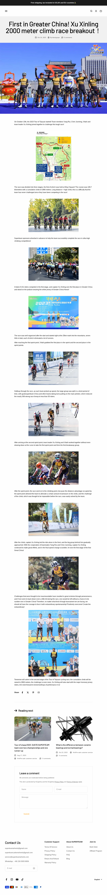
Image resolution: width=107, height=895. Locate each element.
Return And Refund (52, 859)
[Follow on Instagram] (11, 879)
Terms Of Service (51, 847)
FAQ (68, 855)
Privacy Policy (59, 782)
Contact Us (70, 851)
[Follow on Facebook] (6, 879)
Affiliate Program (96, 851)
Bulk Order (94, 847)
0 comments (68, 37)
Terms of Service (72, 782)
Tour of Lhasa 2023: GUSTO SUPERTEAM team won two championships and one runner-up (31, 748)
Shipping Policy (50, 855)
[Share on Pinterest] (33, 692)
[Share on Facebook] (22, 692)
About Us (69, 847)
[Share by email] (39, 692)
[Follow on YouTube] (17, 879)
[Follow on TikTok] (22, 879)
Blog (68, 859)
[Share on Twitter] (28, 692)
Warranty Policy (50, 862)
